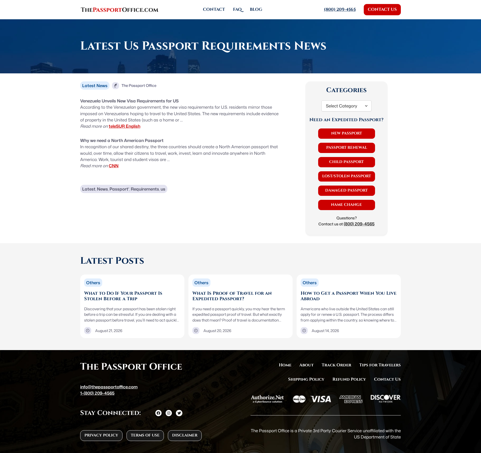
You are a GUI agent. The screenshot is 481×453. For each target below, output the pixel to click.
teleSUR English (124, 126)
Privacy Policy (101, 435)
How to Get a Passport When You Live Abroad (349, 296)
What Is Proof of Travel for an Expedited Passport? (232, 296)
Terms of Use (145, 435)
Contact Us (382, 9)
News (102, 189)
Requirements (145, 189)
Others (93, 282)
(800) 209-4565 (359, 224)
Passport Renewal (346, 147)
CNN (113, 166)
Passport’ (119, 189)
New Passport (346, 133)
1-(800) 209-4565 (97, 393)
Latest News (94, 85)
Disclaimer (184, 435)
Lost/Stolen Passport (346, 176)
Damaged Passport (346, 190)
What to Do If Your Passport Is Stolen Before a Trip (123, 296)
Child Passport (346, 162)
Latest (88, 189)
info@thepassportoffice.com (109, 387)
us (163, 189)
